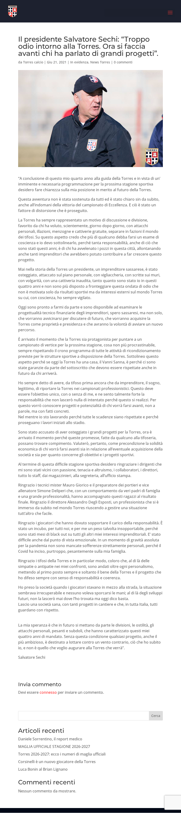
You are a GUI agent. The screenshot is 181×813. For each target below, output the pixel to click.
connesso (48, 692)
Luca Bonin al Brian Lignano (43, 769)
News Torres (100, 62)
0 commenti (123, 62)
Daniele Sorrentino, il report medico (50, 739)
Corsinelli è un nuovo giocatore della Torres (57, 761)
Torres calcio (33, 62)
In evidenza (79, 62)
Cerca (155, 715)
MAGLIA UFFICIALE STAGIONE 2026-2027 (54, 746)
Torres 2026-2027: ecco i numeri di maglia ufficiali (62, 754)
